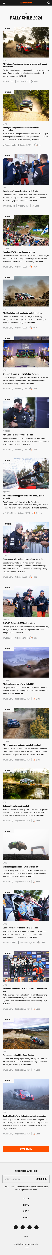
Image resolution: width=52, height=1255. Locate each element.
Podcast (6, 492)
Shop (26, 1211)
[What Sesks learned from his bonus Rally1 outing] (26, 290)
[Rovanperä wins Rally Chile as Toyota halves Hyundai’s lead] (26, 966)
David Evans (9, 81)
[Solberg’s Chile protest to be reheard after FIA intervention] (26, 105)
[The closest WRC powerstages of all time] (26, 230)
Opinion (6, 619)
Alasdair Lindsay (11, 144)
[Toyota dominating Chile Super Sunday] (26, 1033)
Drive (26, 1204)
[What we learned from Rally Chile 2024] (26, 662)
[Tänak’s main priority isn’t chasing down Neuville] (26, 537)
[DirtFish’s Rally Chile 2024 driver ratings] (26, 601)
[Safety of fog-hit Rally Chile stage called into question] (26, 1094)
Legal (26, 1236)
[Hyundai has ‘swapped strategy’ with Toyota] (26, 169)
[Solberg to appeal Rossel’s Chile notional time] (26, 844)
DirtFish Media (10, 513)
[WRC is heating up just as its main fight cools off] (26, 723)
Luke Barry (9, 266)
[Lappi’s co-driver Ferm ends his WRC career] (26, 905)
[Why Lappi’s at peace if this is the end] (26, 412)
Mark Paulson (10, 205)
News (5, 60)
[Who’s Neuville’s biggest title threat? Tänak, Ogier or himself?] (26, 473)
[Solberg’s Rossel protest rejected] (26, 783)
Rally (26, 1198)
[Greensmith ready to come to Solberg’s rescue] (26, 351)
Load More (26, 1148)
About (26, 1217)
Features (6, 248)
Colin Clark (9, 637)
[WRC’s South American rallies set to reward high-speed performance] (26, 42)
